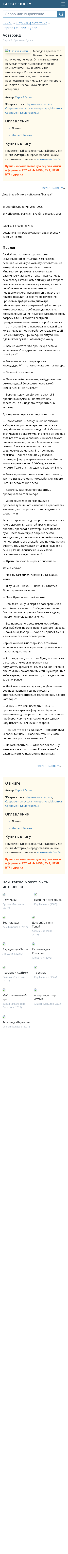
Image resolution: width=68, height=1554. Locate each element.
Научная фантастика (39, 104)
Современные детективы (22, 112)
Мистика (56, 108)
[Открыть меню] (62, 4)
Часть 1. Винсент (23, 135)
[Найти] (61, 14)
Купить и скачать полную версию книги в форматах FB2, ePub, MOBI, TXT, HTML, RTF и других (33, 170)
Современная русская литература (27, 108)
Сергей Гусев (23, 97)
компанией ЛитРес (49, 159)
